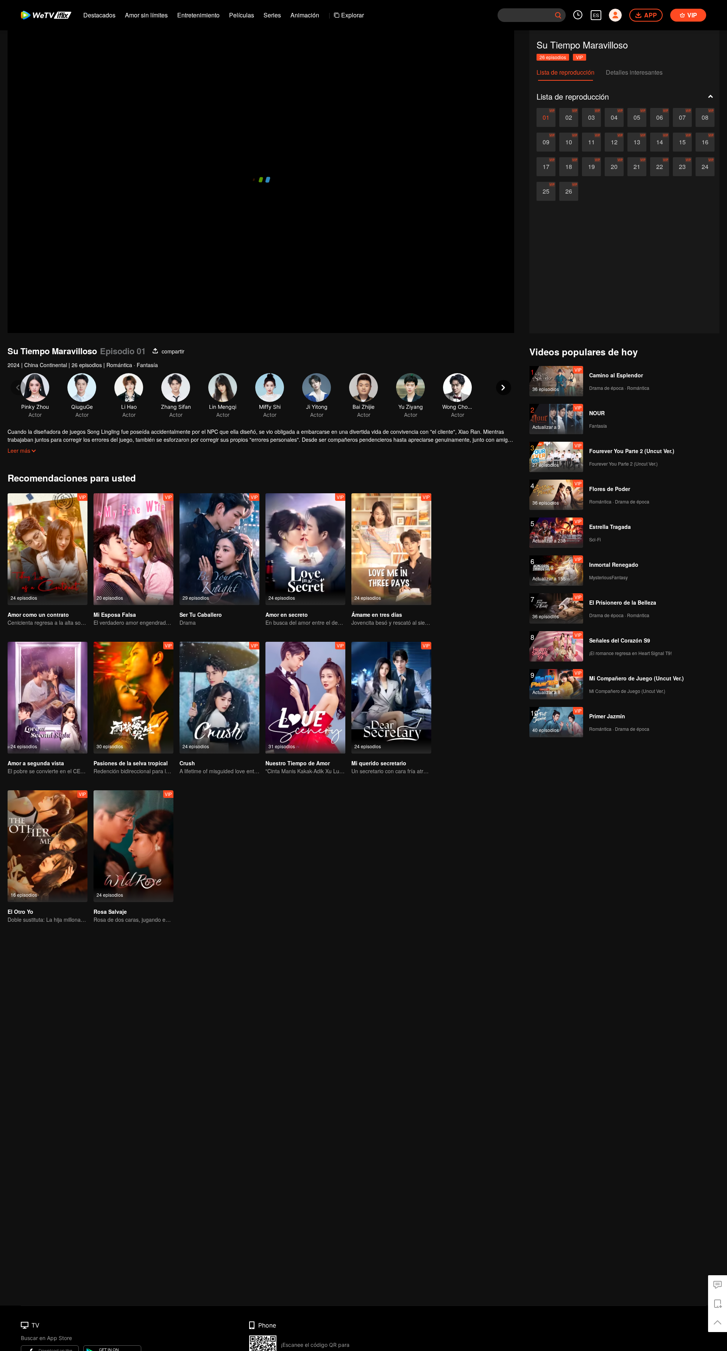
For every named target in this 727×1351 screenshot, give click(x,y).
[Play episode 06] (659, 117)
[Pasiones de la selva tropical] (133, 698)
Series (272, 15)
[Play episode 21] (636, 166)
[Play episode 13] (636, 142)
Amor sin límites (146, 15)
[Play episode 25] (546, 191)
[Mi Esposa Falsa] (133, 549)
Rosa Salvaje (110, 911)
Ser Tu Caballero (200, 614)
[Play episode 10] (568, 142)
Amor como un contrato (38, 614)
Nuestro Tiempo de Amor (297, 763)
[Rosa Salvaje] (133, 846)
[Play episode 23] (682, 166)
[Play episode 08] (705, 117)
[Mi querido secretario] (391, 698)
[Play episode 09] (546, 142)
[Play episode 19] (591, 166)
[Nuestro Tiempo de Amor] (305, 698)
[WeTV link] (46, 15)
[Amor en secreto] (305, 549)
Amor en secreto (286, 614)
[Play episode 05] (636, 117)
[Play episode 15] (682, 142)
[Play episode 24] (705, 166)
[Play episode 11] (591, 142)
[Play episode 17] (546, 166)
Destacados (99, 15)
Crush (187, 763)
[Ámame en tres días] (391, 549)
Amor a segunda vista (36, 763)
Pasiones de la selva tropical (131, 763)
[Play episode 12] (614, 142)
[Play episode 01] (546, 117)
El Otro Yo (20, 911)
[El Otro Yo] (47, 846)
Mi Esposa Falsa (115, 614)
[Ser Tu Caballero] (219, 549)
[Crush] (219, 698)
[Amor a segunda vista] (47, 698)
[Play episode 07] (682, 117)
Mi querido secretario (378, 763)
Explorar (352, 15)
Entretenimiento (198, 15)
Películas (241, 15)
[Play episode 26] (568, 191)
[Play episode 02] (568, 117)
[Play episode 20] (614, 166)
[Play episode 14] (659, 142)
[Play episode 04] (614, 117)
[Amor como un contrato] (47, 549)
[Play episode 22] (659, 166)
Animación (304, 15)
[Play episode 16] (705, 142)
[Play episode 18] (568, 166)
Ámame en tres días (376, 614)
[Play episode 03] (591, 117)
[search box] (558, 15)
